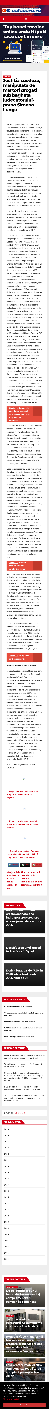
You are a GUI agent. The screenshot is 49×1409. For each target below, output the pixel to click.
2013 (6, 1210)
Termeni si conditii (11, 1399)
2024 (6, 1142)
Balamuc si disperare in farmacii (18, 1007)
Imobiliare (10, 1315)
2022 (6, 1154)
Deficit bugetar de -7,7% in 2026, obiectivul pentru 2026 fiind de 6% (24, 974)
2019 (6, 1173)
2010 (6, 1222)
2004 (6, 1259)
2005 (6, 1253)
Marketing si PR (12, 1287)
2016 (6, 1191)
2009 (6, 1228)
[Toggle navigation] (26, 19)
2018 (6, 1179)
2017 (6, 1185)
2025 (6, 1135)
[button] (19, 1399)
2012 (6, 1216)
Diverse (9, 1361)
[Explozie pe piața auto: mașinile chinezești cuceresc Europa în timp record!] (24, 813)
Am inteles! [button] (24, 1405)
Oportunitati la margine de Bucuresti (19, 1022)
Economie (7, 76)
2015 (6, 1197)
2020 (6, 1166)
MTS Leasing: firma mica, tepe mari (19, 1037)
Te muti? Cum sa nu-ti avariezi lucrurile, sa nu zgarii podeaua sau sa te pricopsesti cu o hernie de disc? (24, 1098)
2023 (6, 1148)
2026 (6, 1129)
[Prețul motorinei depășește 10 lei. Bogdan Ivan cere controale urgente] (24, 783)
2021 (6, 1160)
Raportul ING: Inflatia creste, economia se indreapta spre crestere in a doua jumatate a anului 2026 (24, 918)
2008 (6, 1234)
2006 (6, 1247)
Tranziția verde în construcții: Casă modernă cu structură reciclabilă (24, 1322)
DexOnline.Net (21, 1113)
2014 (6, 1203)
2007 (6, 1241)
